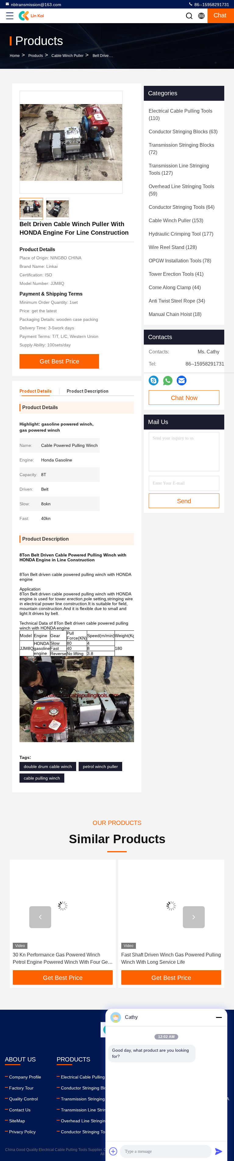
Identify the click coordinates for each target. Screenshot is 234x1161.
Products (35, 56)
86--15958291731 (211, 4)
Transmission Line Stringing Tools (93, 1109)
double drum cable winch (48, 766)
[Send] (219, 1151)
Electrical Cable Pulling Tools (88, 1077)
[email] (182, 380)
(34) (177, 300)
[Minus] (218, 1017)
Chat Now (184, 398)
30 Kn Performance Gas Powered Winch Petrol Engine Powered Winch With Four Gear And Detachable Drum (62, 959)
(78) (180, 260)
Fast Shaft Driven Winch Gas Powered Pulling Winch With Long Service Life (171, 958)
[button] (40, 917)
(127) (179, 169)
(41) (176, 274)
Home (15, 56)
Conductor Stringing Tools (86, 1131)
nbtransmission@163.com (36, 4)
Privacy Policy (22, 1131)
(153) (176, 220)
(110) (180, 114)
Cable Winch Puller (67, 56)
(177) (181, 234)
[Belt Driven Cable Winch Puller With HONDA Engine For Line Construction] (71, 142)
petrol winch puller (100, 766)
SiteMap (17, 1120)
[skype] (154, 380)
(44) (175, 287)
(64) (181, 207)
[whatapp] (167, 380)
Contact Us (19, 1109)
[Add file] (113, 1151)
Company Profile (25, 1077)
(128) (173, 247)
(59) (181, 190)
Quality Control (23, 1098)
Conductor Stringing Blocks (87, 1088)
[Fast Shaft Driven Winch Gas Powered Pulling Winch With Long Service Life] (171, 906)
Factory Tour (21, 1088)
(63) (183, 131)
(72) (181, 148)
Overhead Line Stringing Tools (90, 1120)
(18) (175, 314)
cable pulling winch (42, 778)
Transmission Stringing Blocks (90, 1098)
